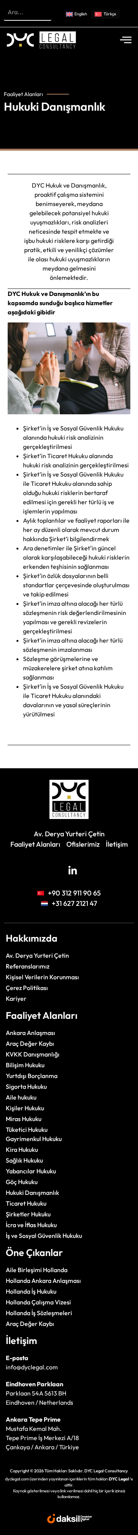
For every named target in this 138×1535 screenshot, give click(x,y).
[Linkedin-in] (72, 870)
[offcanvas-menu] (125, 40)
